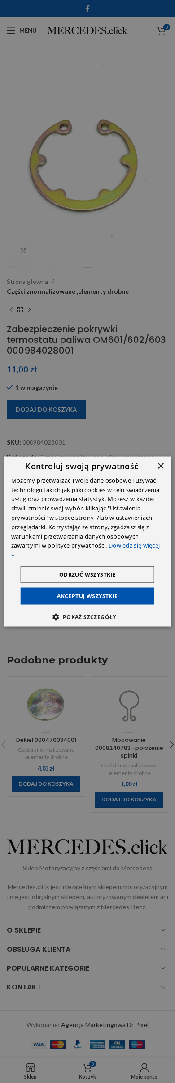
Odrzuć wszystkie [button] (87, 574)
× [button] (160, 465)
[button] (87, 617)
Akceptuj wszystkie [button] (87, 596)
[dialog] (87, 541)
